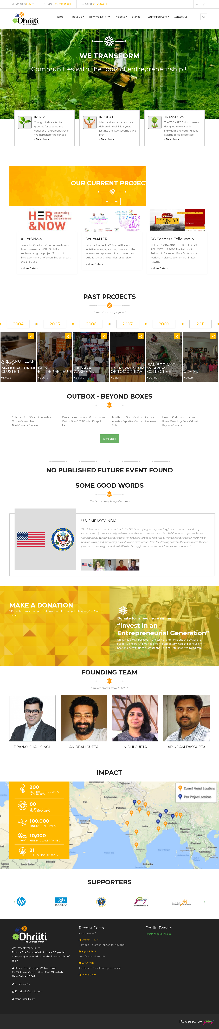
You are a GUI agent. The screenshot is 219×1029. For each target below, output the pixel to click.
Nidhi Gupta (135, 747)
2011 (200, 323)
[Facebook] (203, 4)
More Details (30, 268)
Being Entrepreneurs (55, 370)
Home (59, 16)
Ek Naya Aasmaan (84, 370)
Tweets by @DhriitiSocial (158, 933)
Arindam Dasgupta (186, 747)
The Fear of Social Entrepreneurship (100, 968)
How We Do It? (98, 16)
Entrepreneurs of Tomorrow (128, 370)
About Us (76, 16)
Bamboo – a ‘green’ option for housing (102, 944)
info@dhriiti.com (63, 3)
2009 (164, 323)
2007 (127, 323)
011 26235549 (100, 3)
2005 (55, 323)
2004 (18, 323)
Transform (174, 117)
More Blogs (109, 438)
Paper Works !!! (87, 933)
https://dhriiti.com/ (25, 999)
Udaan (191, 371)
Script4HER (96, 239)
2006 (91, 323)
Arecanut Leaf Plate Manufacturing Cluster (19, 366)
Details (7, 377)
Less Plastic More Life (92, 956)
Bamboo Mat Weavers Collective (161, 368)
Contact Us (180, 16)
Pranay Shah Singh (32, 747)
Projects (120, 16)
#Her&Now (31, 239)
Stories (136, 16)
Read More (42, 139)
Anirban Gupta (84, 747)
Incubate (107, 117)
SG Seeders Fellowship (172, 239)
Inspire (40, 117)
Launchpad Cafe (157, 16)
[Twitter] (197, 4)
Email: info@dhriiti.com (28, 991)
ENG (28, 4)
